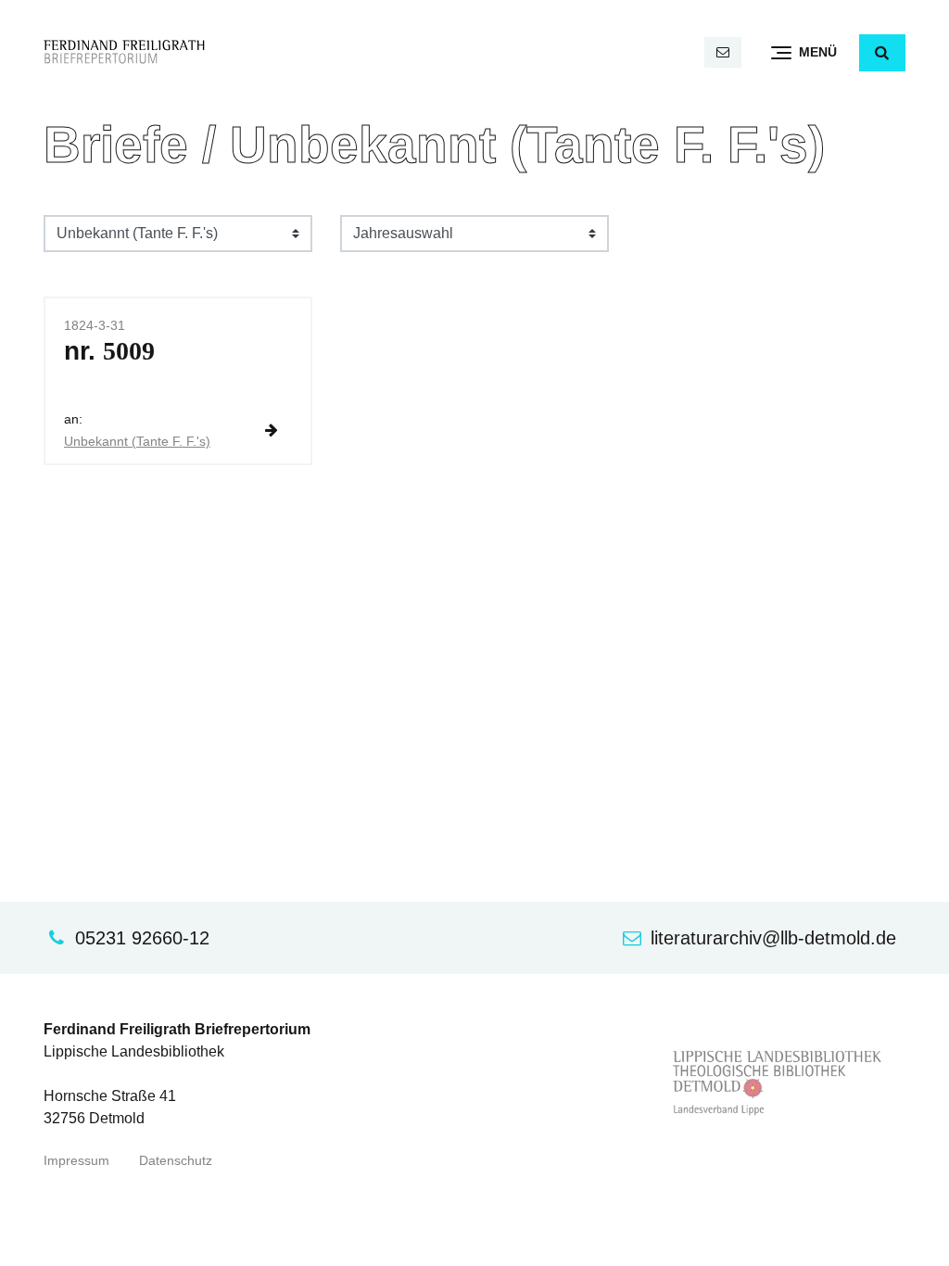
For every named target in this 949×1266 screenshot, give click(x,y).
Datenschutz (175, 1161)
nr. (109, 350)
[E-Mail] (722, 52)
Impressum (76, 1161)
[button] (882, 52)
